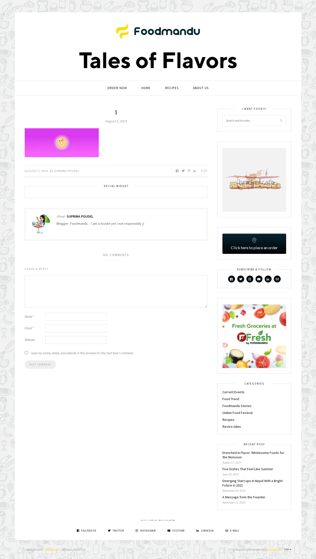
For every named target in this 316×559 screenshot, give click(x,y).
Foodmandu (53, 549)
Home (146, 88)
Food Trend (230, 399)
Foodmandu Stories (237, 406)
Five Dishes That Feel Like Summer (247, 469)
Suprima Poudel (66, 171)
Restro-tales (231, 426)
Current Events (233, 392)
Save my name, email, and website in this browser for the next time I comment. (82, 353)
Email (29, 328)
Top (287, 549)
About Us (201, 88)
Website (30, 340)
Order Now (117, 88)
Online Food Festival (237, 412)
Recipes (171, 88)
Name (29, 317)
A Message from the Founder (243, 497)
